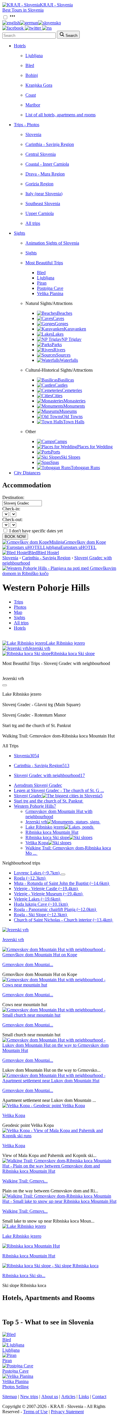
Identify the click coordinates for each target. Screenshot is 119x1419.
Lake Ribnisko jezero (44, 827)
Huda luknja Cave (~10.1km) (41, 904)
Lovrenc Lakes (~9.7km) (37, 872)
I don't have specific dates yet (36, 530)
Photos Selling (15, 1386)
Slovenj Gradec (58, 795)
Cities (57, 395)
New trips (29, 1396)
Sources (63, 355)
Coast (30, 95)
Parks (57, 344)
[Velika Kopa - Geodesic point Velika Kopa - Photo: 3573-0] (43, 1105)
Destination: (13, 497)
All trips (32, 223)
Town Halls (73, 421)
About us (49, 1396)
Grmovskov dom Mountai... (27, 964)
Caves (58, 318)
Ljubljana (34, 55)
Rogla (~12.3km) (29, 878)
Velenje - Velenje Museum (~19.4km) (48, 893)
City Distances (27, 472)
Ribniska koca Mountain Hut (51, 832)
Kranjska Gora (38, 85)
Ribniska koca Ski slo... (23, 1275)
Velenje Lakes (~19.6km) (37, 898)
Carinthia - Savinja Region (49, 144)
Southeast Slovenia (42, 203)
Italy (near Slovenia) (43, 193)
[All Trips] (4, 685)
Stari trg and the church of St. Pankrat (48, 800)
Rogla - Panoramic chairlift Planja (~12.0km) (55, 909)
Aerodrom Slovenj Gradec (38, 785)
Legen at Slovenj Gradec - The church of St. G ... (59, 790)
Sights (19, 233)
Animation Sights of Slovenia (52, 243)
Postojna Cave (50, 288)
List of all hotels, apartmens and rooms (60, 114)
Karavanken (75, 328)
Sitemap (9, 1396)
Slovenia (33, 134)
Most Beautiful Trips (44, 262)
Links (84, 1396)
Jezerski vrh (36, 821)
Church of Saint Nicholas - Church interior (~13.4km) (63, 919)
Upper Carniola (39, 213)
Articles (68, 1396)
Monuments (74, 406)
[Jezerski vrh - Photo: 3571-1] (15, 929)
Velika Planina (50, 293)
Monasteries (74, 400)
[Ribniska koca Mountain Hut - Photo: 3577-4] (31, 1245)
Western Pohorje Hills (35, 806)
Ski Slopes (70, 457)
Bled (29, 65)
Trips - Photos (26, 124)
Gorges (61, 323)
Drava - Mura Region (45, 173)
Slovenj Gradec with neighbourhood (49, 775)
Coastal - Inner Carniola (47, 164)
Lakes (58, 334)
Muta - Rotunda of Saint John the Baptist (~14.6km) (61, 883)
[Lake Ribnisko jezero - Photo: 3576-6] (24, 1226)
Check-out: (12, 519)
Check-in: (11, 508)
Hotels (20, 45)
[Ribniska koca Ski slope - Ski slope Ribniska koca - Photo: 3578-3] (50, 1265)
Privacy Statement (67, 1411)
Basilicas (66, 379)
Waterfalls (69, 360)
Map (18, 612)
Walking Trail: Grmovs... (25, 1180)
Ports (55, 451)
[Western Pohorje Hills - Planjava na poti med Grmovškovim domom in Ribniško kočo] (59, 573)
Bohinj (31, 75)
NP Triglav (71, 339)
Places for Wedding (95, 446)
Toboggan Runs (85, 467)
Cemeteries (72, 390)
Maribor (32, 104)
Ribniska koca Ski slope (47, 837)
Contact (99, 1396)
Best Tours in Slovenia (23, 10)
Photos (20, 607)
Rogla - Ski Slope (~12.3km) (40, 914)
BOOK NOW (15, 536)
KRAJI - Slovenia (56, 4)
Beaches (64, 313)
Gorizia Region (39, 183)
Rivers (59, 349)
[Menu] (12, 17)
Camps (60, 441)
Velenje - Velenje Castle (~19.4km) (46, 888)
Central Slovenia (40, 154)
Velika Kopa (36, 842)
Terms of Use (35, 1411)
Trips (18, 601)
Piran (42, 283)
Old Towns (72, 416)
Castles (61, 385)
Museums (68, 411)
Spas (54, 462)
